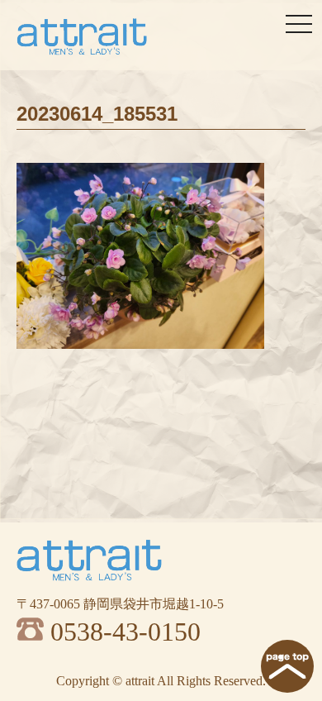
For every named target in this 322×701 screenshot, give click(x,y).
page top (287, 666)
